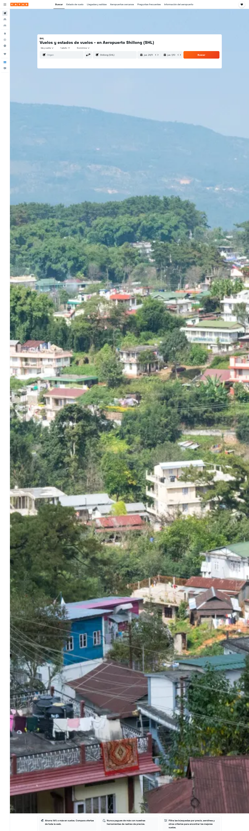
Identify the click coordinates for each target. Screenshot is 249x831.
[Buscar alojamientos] (5, 19)
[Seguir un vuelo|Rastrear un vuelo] (5, 40)
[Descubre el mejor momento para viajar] (5, 46)
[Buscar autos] (5, 25)
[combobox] (47, 47)
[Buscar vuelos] (5, 13)
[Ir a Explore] (5, 34)
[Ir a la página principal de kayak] (19, 4)
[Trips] (5, 54)
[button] (5, 4)
